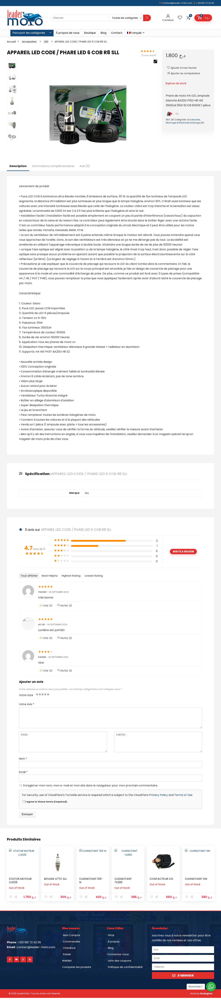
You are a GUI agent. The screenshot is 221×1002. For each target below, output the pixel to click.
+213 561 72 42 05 (205, 3)
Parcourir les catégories (29, 33)
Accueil (11, 41)
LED (46, 41)
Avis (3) (85, 166)
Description (18, 166)
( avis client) (148, 55)
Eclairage (195, 122)
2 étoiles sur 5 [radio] (38, 694)
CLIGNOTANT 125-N (91, 880)
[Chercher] (147, 18)
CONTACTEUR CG (161, 879)
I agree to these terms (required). (46, 801)
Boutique (90, 33)
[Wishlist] (180, 18)
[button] (155, 61)
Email (23, 772)
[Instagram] (23, 959)
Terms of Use (183, 795)
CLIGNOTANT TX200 (123, 880)
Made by (201, 993)
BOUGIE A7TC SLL (55, 879)
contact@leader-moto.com (36, 947)
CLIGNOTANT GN (196, 879)
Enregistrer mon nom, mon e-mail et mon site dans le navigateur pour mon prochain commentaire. (90, 785)
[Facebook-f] (10, 959)
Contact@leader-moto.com (177, 3)
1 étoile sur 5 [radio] (37, 694)
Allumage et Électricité (177, 122)
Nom (23, 758)
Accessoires (29, 41)
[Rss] (30, 959)
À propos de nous (67, 33)
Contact (116, 33)
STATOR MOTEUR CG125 (20, 880)
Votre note (26, 695)
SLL (177, 113)
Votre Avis (26, 704)
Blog (103, 33)
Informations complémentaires (53, 166)
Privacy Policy (158, 795)
